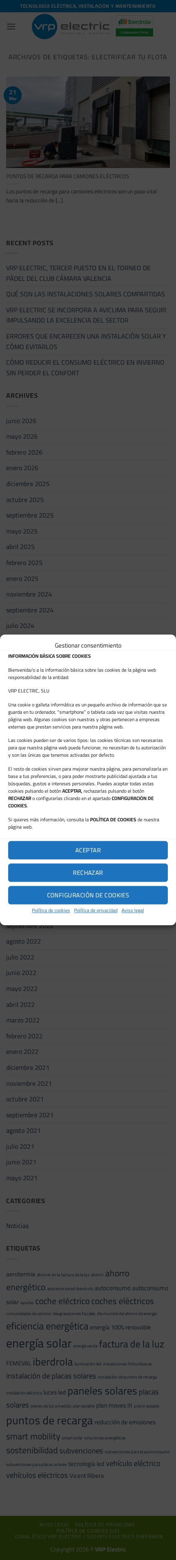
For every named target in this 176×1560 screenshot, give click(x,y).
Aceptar (88, 850)
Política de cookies (51, 910)
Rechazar (88, 873)
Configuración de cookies (88, 895)
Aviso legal (133, 910)
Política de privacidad (95, 910)
